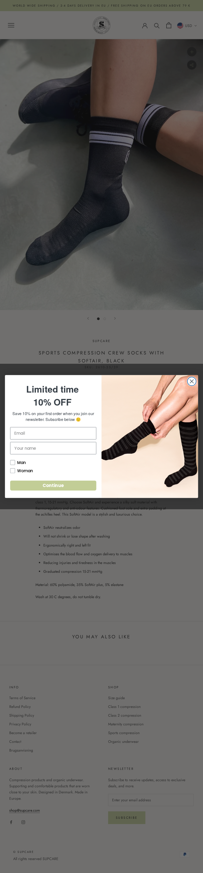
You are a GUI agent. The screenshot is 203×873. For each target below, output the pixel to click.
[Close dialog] (191, 381)
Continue (53, 485)
